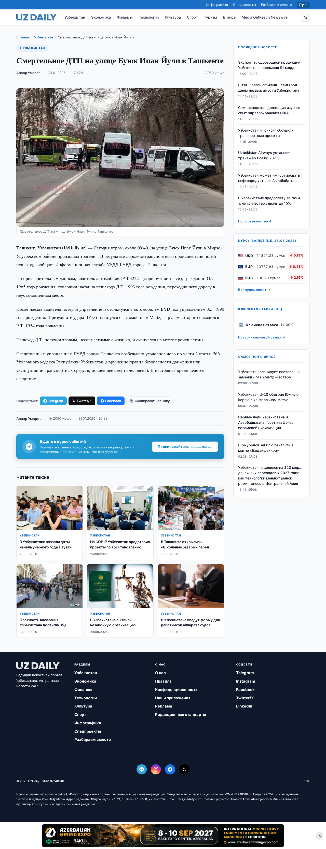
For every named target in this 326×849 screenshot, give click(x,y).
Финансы (125, 17)
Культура (173, 17)
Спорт (192, 17)
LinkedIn (244, 706)
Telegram (55, 401)
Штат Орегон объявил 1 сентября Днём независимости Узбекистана (268, 87)
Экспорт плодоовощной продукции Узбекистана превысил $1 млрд (269, 65)
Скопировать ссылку (152, 401)
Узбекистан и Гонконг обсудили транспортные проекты (265, 133)
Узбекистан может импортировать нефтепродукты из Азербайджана (269, 178)
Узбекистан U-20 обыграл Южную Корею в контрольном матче (268, 397)
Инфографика (217, 5)
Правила (163, 681)
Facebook (113, 401)
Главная (23, 37)
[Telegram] (142, 769)
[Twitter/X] (184, 769)
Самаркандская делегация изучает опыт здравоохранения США (269, 110)
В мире (229, 17)
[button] (305, 17)
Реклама (163, 706)
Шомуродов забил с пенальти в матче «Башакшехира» (265, 447)
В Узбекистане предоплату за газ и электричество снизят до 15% (269, 200)
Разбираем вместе (276, 5)
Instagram (245, 681)
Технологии (149, 17)
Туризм (210, 17)
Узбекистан (75, 17)
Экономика (101, 17)
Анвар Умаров (28, 73)
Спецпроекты (244, 5)
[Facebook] (170, 769)
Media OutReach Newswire (265, 17)
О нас (160, 672)
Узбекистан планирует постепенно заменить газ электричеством (269, 374)
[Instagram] (156, 769)
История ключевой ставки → (262, 337)
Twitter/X (84, 401)
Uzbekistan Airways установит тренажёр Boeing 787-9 (264, 155)
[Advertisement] (163, 835)
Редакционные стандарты (180, 714)
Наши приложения (173, 698)
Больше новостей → (255, 221)
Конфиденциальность (176, 689)
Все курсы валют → (254, 290)
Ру (301, 5)
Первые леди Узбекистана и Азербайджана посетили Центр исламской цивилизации (266, 422)
